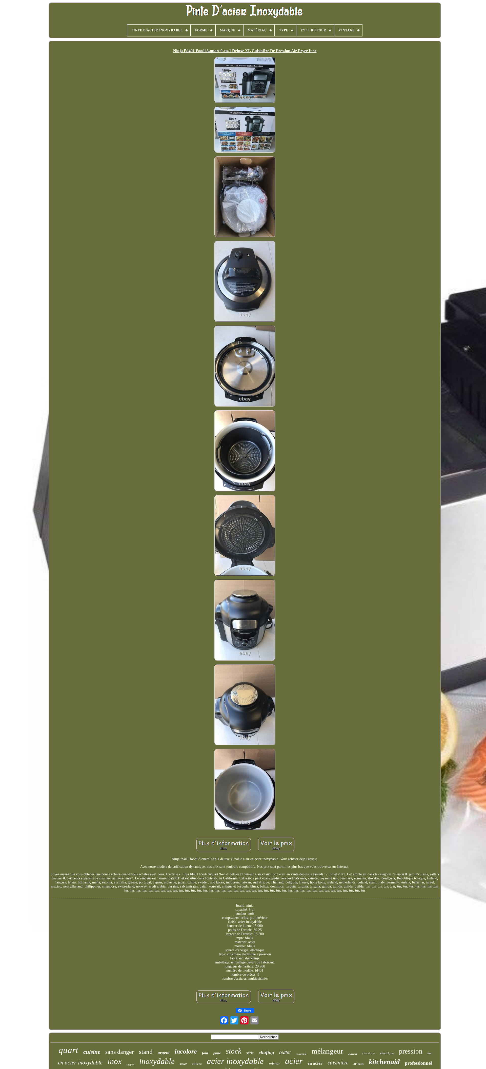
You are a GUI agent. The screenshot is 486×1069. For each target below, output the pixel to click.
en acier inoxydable (80, 1062)
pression (410, 1051)
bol (429, 1053)
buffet (285, 1052)
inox (115, 1061)
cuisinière (338, 1063)
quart (68, 1050)
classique (368, 1053)
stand (146, 1051)
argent (164, 1052)
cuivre (197, 1063)
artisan (358, 1064)
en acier (315, 1063)
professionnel (418, 1063)
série (250, 1053)
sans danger (119, 1051)
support (130, 1064)
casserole (301, 1053)
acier (293, 1061)
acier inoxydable (235, 1061)
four (205, 1053)
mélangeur (327, 1051)
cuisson (352, 1053)
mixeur (274, 1063)
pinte (217, 1053)
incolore (186, 1051)
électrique (387, 1053)
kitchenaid (384, 1062)
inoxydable (157, 1061)
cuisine (91, 1052)
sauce (183, 1064)
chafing (266, 1052)
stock (233, 1051)
